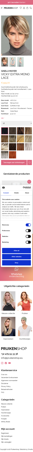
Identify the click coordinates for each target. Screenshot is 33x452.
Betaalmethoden (7, 389)
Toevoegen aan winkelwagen (14, 162)
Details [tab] (16, 193)
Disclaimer (4, 383)
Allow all (16, 250)
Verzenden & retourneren (9, 377)
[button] (2, 8)
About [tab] (27, 193)
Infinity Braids (5, 422)
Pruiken (3, 407)
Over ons (4, 374)
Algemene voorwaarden (9, 380)
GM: (3, 118)
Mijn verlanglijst (6, 442)
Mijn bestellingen (6, 436)
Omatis (30, 449)
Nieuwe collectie (6, 404)
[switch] (28, 230)
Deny (16, 262)
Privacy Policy (6, 386)
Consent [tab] (6, 193)
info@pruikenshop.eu (12, 358)
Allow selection (16, 256)
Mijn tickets (5, 439)
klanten (16, 2)
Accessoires (5, 416)
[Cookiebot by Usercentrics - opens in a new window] (23, 187)
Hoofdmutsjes (6, 413)
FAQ (2, 392)
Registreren (5, 433)
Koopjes (4, 419)
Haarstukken (5, 410)
